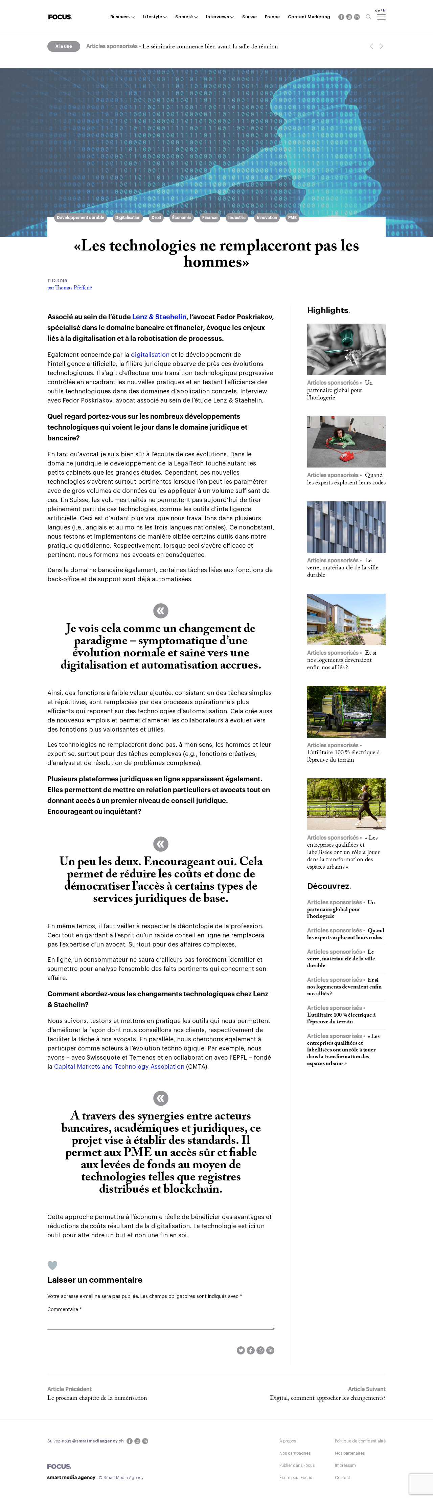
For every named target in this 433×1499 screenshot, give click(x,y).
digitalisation (150, 355)
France (272, 17)
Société (184, 17)
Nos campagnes (295, 1453)
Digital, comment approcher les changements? (328, 1398)
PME (292, 218)
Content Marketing (309, 17)
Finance (210, 218)
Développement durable (80, 218)
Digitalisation (127, 218)
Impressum (345, 1465)
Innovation (267, 218)
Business (120, 17)
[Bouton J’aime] (52, 1265)
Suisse (249, 17)
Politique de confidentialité (360, 1441)
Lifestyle (152, 17)
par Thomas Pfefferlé (69, 288)
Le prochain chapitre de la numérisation (97, 1398)
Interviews (217, 17)
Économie (181, 218)
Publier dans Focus (297, 1465)
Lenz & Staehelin (159, 317)
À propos (287, 1441)
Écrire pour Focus (295, 1478)
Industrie (237, 218)
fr (384, 10)
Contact (342, 1478)
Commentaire (64, 1309)
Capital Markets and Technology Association (120, 1067)
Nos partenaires (350, 1453)
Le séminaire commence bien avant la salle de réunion (210, 47)
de (377, 10)
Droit (156, 218)
